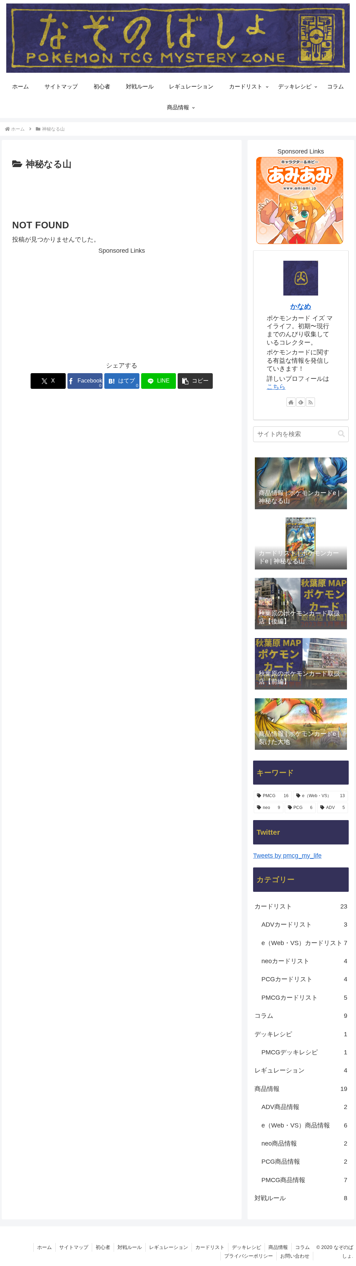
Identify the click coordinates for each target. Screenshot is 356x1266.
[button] (195, 381)
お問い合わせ (294, 1256)
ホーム (44, 1247)
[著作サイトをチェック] (291, 402)
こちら (276, 386)
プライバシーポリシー (248, 1256)
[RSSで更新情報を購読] (310, 402)
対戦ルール (130, 1247)
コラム (302, 1247)
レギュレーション (168, 1247)
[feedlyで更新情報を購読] (300, 402)
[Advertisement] (121, 193)
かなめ (300, 306)
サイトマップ (73, 1247)
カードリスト (210, 1247)
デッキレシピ (246, 1247)
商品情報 (278, 1247)
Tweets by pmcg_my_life (287, 855)
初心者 (103, 1247)
